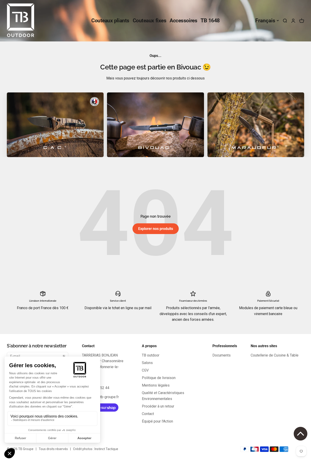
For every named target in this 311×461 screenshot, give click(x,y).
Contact (148, 414)
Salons (147, 363)
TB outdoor (150, 355)
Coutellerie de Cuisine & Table (274, 355)
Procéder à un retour (158, 406)
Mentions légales (156, 385)
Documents (221, 355)
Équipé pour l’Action (157, 421)
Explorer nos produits (155, 229)
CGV (145, 370)
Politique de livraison (159, 378)
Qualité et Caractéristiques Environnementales (163, 396)
